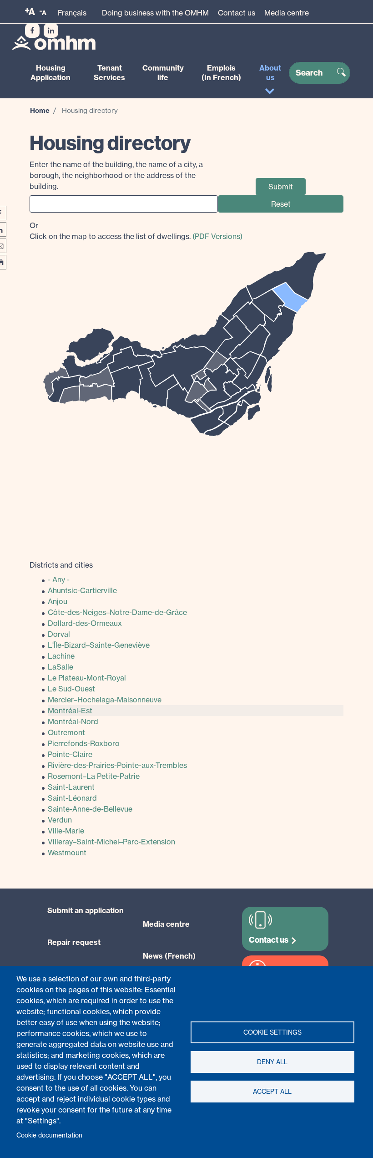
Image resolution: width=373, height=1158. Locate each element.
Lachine (61, 655)
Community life (163, 72)
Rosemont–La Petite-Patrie (94, 776)
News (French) (169, 955)
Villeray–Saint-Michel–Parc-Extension (111, 841)
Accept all (272, 1091)
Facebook (32, 30)
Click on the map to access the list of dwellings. (136, 231)
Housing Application (50, 72)
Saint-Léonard (72, 797)
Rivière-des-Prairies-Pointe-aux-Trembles (117, 765)
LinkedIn (51, 30)
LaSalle (60, 666)
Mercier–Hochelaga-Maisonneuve (104, 699)
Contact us (236, 12)
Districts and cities (61, 564)
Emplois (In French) (221, 72)
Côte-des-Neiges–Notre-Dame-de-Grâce (117, 612)
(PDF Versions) (217, 236)
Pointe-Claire (70, 754)
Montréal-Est (70, 710)
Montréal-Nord (73, 721)
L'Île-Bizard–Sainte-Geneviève (99, 645)
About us (270, 72)
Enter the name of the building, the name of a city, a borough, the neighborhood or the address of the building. (116, 175)
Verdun (60, 819)
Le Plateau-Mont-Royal (87, 677)
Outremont (66, 732)
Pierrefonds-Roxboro (84, 743)
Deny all (272, 1062)
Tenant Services (109, 72)
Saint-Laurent (71, 787)
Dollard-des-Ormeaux (85, 623)
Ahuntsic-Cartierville (82, 590)
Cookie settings (272, 1032)
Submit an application (85, 910)
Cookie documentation (49, 1135)
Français (72, 12)
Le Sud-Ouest (71, 688)
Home (40, 110)
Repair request (74, 942)
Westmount (67, 852)
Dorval (59, 634)
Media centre (286, 12)
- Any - (59, 579)
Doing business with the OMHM (155, 12)
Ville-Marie (66, 830)
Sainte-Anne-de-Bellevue (90, 808)
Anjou (57, 601)
